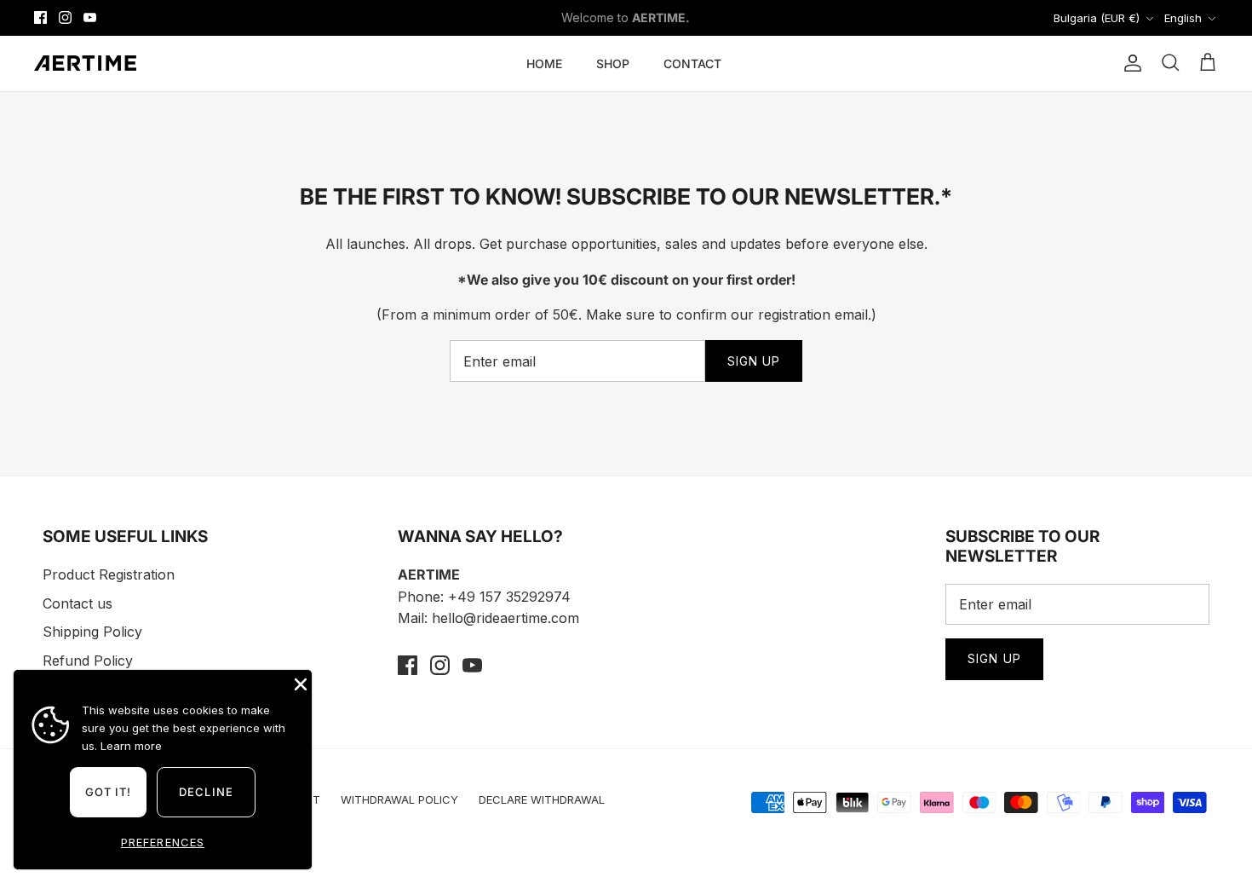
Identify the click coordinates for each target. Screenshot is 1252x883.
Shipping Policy (92, 631)
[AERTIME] (85, 63)
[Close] (298, 682)
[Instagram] (65, 17)
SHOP (612, 63)
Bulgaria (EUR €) (1097, 18)
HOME (544, 63)
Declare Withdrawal (542, 799)
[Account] (1129, 63)
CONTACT (692, 63)
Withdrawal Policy (399, 799)
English (1183, 18)
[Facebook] (40, 17)
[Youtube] (89, 17)
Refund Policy (88, 660)
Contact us (77, 603)
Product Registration (109, 574)
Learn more (131, 746)
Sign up (754, 361)
